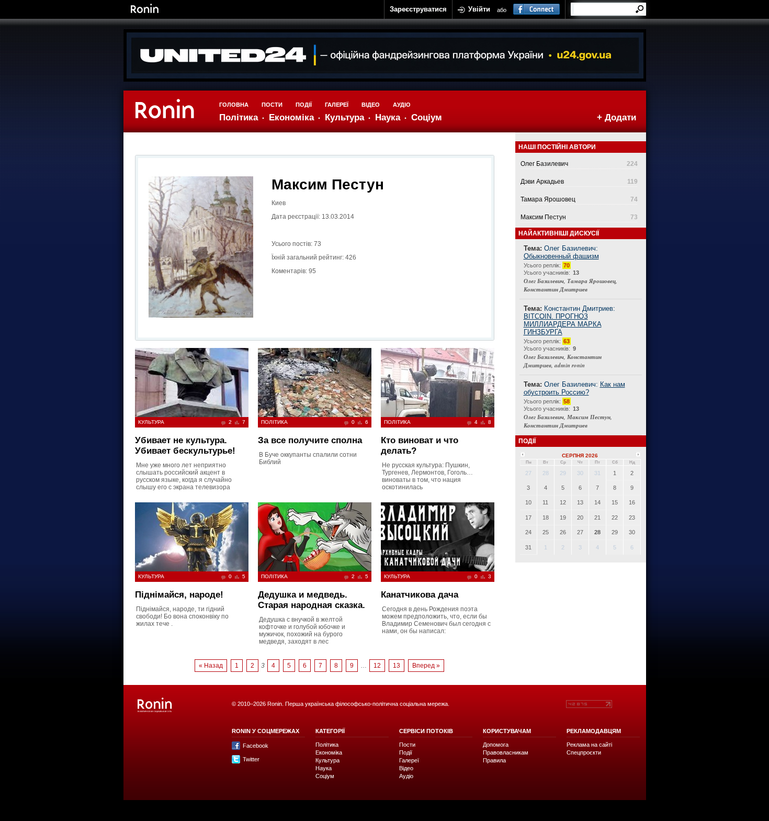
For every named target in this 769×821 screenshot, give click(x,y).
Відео (370, 105)
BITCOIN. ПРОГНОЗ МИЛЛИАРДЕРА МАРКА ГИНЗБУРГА (563, 324)
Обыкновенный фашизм (561, 256)
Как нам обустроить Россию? (574, 388)
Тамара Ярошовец (548, 199)
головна (233, 105)
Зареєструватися (418, 9)
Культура (344, 117)
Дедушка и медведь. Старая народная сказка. (311, 600)
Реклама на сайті (589, 744)
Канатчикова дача (419, 595)
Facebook (255, 746)
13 (396, 665)
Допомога (495, 744)
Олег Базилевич (544, 163)
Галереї (336, 105)
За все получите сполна (310, 440)
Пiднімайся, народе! (179, 595)
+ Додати (616, 117)
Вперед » (426, 665)
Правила (494, 760)
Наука (387, 117)
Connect (536, 9)
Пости (272, 105)
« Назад (211, 665)
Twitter (251, 759)
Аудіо (402, 105)
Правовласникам (505, 752)
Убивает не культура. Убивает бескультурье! (185, 445)
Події (304, 105)
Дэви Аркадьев (542, 181)
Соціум (426, 117)
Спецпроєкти (584, 752)
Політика (238, 117)
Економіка (291, 117)
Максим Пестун (543, 217)
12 (377, 665)
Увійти (479, 9)
